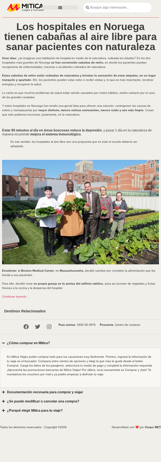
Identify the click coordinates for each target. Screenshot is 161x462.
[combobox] (117, 7)
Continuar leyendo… (15, 296)
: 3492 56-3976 (77, 324)
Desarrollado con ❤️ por (136, 427)
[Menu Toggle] (60, 7)
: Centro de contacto (120, 324)
